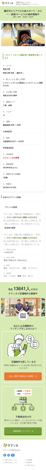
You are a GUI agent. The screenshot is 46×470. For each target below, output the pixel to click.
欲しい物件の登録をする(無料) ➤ (23, 376)
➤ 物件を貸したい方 (10, 460)
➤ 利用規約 (28, 462)
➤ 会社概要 (28, 460)
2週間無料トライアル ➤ (23, 431)
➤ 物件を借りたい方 (10, 462)
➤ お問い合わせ (30, 465)
